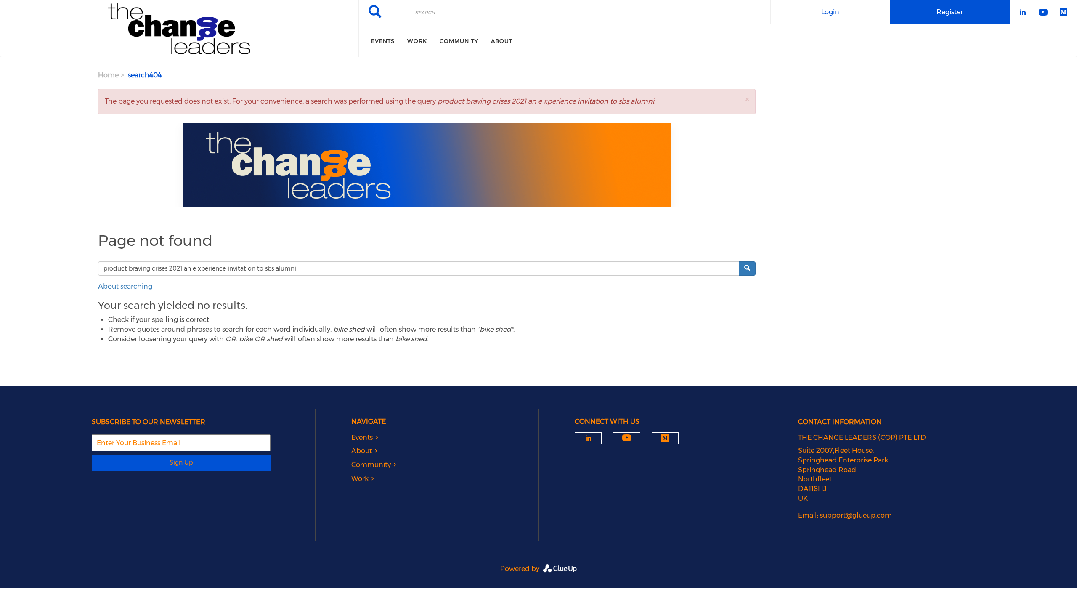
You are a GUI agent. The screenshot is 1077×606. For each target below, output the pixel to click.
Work (417, 40)
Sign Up (181, 462)
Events (383, 40)
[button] (747, 99)
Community (459, 40)
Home (108, 75)
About (501, 40)
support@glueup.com (856, 515)
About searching (125, 286)
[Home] (179, 28)
